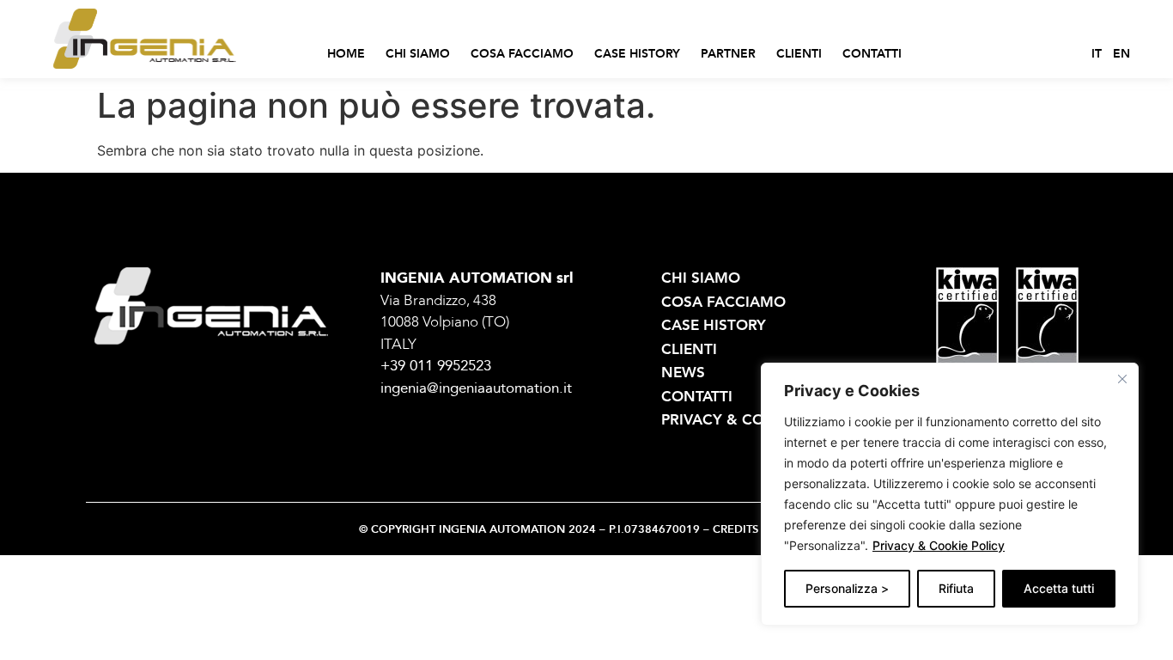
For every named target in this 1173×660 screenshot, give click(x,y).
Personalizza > (847, 588)
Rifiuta (956, 588)
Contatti (872, 53)
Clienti (799, 53)
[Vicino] (1122, 379)
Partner (728, 53)
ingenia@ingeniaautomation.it (476, 388)
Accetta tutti (1059, 588)
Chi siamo (418, 53)
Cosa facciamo (522, 53)
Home (346, 53)
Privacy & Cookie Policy (938, 545)
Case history (637, 53)
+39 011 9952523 (435, 366)
